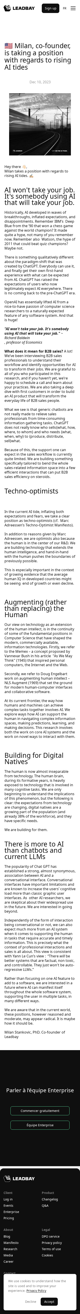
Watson (47, 239)
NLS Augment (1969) (38, 680)
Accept (49, 1301)
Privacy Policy (36, 1290)
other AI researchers (46, 897)
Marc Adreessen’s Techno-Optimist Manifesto (38, 523)
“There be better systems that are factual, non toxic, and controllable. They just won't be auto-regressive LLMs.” (39, 963)
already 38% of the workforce (35, 814)
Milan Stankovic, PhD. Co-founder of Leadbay (35, 1034)
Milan (9, 171)
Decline (30, 1301)
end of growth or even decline (47, 583)
